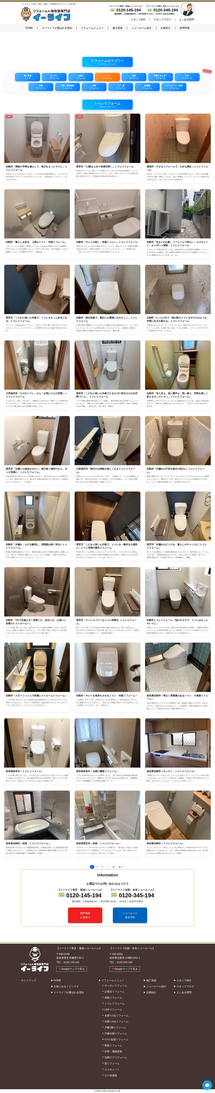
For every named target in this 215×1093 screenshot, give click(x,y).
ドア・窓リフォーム (120, 86)
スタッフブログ (162, 19)
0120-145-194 (128, 10)
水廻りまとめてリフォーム (160, 77)
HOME (29, 28)
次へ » (121, 867)
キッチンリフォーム (54, 77)
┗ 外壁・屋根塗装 (111, 1051)
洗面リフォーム (134, 77)
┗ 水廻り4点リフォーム (115, 1021)
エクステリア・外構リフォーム (173, 86)
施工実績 (118, 28)
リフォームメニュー (92, 28)
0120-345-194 (165, 10)
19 (113, 867)
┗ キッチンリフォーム (114, 985)
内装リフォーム (94, 86)
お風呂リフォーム (80, 77)
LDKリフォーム (187, 77)
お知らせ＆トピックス (66, 986)
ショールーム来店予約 (130, 915)
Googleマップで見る (73, 969)
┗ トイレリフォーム (113, 1003)
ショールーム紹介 (142, 28)
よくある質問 (186, 19)
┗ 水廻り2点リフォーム (115, 1015)
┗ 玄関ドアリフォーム (114, 1057)
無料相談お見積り (85, 915)
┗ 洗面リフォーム (111, 997)
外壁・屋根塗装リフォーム (67, 86)
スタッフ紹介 (138, 19)
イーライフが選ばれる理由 (57, 28)
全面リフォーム (41, 86)
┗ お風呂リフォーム (113, 991)
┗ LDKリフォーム (111, 1009)
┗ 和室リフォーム (111, 1045)
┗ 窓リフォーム (110, 1063)
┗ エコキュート (110, 1069)
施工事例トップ (27, 77)
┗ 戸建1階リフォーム (113, 1027)
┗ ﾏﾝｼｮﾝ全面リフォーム (114, 1039)
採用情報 (185, 28)
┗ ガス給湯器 (109, 1075)
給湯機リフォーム (147, 86)
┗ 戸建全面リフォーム (114, 1033)
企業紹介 (166, 28)
